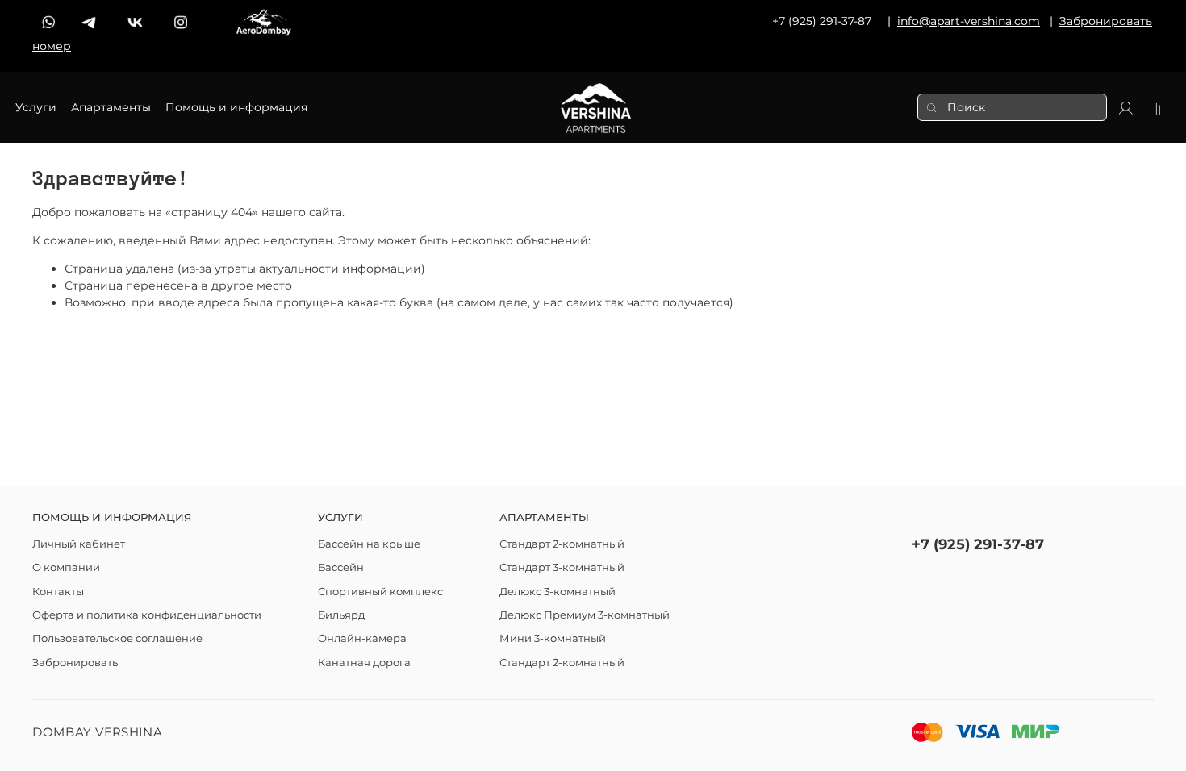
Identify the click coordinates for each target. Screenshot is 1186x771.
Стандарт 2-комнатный (561, 544)
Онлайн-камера (362, 638)
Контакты (58, 592)
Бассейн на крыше (369, 544)
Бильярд (341, 615)
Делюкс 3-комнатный (557, 592)
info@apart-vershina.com (968, 21)
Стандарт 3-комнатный (561, 567)
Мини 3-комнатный (552, 638)
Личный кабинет (78, 544)
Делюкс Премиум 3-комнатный (584, 615)
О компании (66, 567)
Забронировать (75, 662)
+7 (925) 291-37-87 (978, 544)
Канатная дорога (364, 662)
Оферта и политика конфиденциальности (146, 615)
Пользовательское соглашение (117, 638)
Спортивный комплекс (380, 592)
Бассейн (341, 567)
